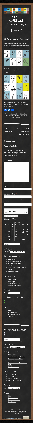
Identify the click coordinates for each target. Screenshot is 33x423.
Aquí (5, 102)
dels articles (13, 312)
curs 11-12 (16, 115)
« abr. (9, 239)
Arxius (6, 293)
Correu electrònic (10, 194)
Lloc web (7, 202)
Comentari (7, 160)
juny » (23, 239)
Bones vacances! (12, 259)
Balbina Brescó (23, 114)
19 (23, 232)
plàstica (26, 115)
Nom (6, 186)
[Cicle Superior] (16, 10)
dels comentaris (14, 314)
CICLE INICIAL (12, 279)
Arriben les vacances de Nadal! (16, 261)
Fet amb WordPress (16, 410)
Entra (9, 310)
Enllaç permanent (16, 117)
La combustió (8, 130)
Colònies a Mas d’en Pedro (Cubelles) (23, 131)
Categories (7, 251)
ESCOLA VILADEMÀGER (14, 285)
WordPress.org (12, 316)
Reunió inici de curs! (13, 271)
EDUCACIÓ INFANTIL (14, 283)
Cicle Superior (16, 19)
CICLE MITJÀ (11, 281)
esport (21, 115)
